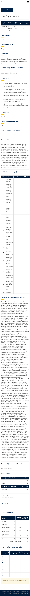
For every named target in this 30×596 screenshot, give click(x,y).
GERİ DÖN (7, 10)
